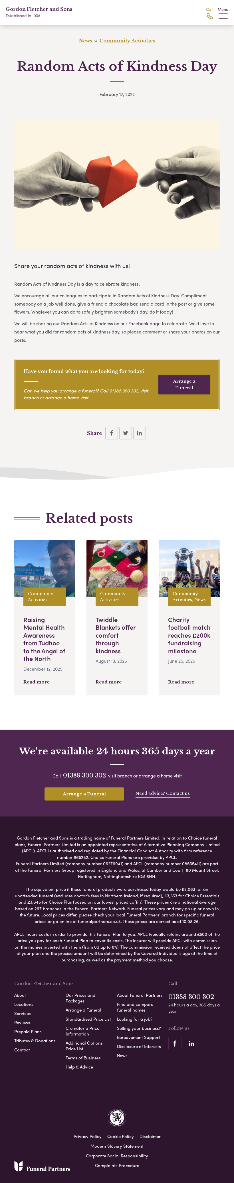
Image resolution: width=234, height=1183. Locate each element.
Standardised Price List (88, 1019)
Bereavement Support (138, 1037)
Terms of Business (83, 1058)
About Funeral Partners (140, 995)
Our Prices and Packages (80, 998)
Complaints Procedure (117, 1165)
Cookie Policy (120, 1136)
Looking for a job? (134, 1019)
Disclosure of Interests (139, 1046)
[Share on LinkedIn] (139, 433)
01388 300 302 (123, 390)
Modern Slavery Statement (117, 1146)
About (20, 995)
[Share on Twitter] (125, 433)
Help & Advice (79, 1067)
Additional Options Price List (84, 1046)
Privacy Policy (88, 1136)
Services (22, 1013)
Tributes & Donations (35, 1040)
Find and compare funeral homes (135, 1007)
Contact (22, 1050)
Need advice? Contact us (163, 793)
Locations (23, 1004)
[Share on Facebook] (111, 433)
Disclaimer (150, 1136)
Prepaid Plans (28, 1031)
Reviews (22, 1022)
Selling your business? (139, 1028)
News (122, 1055)
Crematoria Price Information (82, 1031)
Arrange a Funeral (184, 384)
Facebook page (145, 323)
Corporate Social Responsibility (117, 1156)
